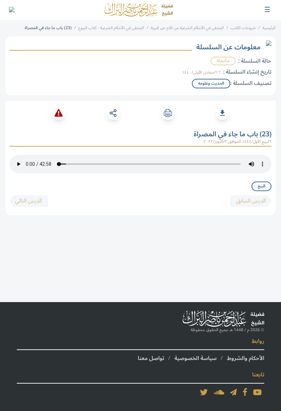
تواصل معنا (151, 358)
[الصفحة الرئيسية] (139, 10)
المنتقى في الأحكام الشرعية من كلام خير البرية (187, 28)
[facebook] (245, 392)
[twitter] (204, 392)
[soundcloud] (218, 392)
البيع (261, 186)
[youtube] (257, 392)
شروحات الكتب (243, 28)
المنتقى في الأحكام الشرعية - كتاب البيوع (111, 28)
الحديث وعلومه (211, 83)
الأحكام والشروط (245, 358)
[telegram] (233, 392)
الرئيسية (269, 28)
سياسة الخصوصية (195, 358)
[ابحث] (11, 10)
